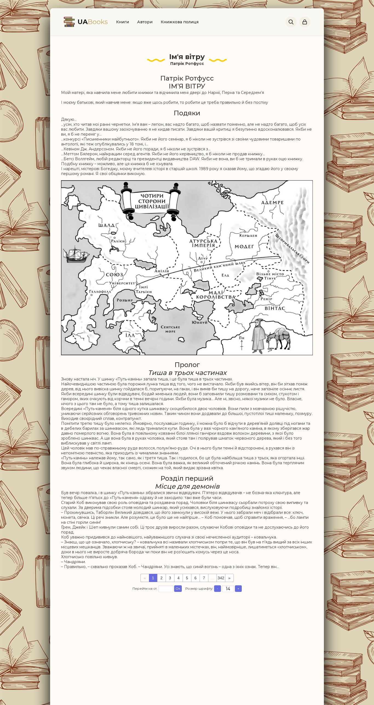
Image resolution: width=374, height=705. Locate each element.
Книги (122, 21)
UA (92, 22)
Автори (145, 21)
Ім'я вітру (187, 56)
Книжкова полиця (179, 21)
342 (221, 578)
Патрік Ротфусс (187, 63)
